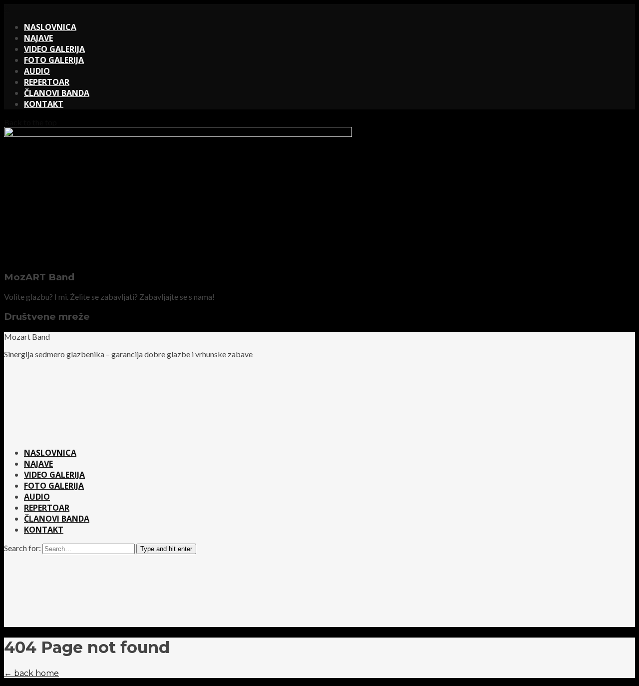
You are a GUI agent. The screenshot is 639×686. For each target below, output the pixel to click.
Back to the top (30, 122)
